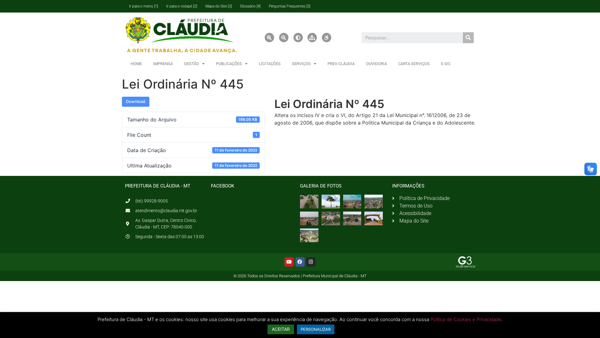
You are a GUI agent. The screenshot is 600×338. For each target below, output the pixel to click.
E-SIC (446, 63)
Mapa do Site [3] (218, 6)
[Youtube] (289, 262)
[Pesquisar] (468, 37)
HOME (136, 63)
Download (135, 101)
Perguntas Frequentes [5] (289, 6)
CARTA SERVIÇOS (414, 63)
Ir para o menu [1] (143, 6)
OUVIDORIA (376, 63)
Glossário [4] (250, 6)
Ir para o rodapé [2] (181, 6)
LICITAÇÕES (270, 63)
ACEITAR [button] (281, 329)
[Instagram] (311, 262)
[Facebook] (300, 262)
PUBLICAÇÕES (229, 63)
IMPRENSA (163, 63)
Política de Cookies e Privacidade (465, 319)
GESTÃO (191, 63)
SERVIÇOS (301, 63)
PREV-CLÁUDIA (341, 63)
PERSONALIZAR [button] (316, 329)
